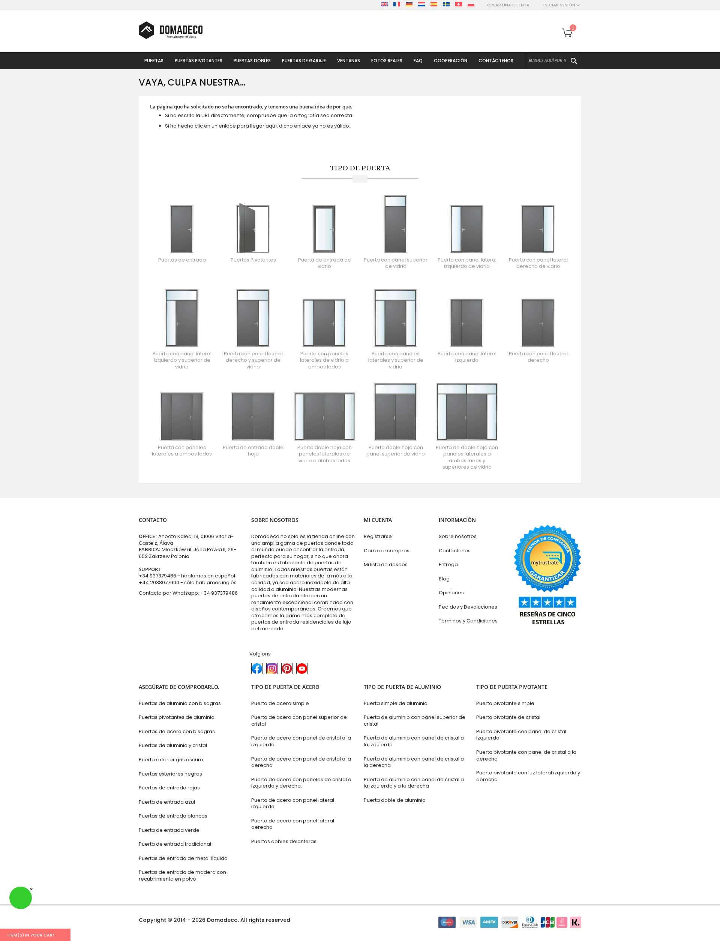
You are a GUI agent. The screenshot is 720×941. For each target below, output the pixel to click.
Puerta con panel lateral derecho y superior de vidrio (253, 360)
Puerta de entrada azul (167, 802)
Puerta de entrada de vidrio (324, 263)
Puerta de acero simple (280, 703)
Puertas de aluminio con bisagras (180, 703)
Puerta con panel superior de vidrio (396, 263)
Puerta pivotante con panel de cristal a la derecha (526, 755)
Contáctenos (455, 550)
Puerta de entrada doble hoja (253, 451)
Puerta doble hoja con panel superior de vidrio (395, 451)
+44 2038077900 (159, 582)
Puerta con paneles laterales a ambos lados (182, 451)
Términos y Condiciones (468, 620)
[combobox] (553, 60)
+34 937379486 (157, 575)
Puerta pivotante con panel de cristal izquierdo (521, 735)
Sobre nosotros (458, 536)
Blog (444, 578)
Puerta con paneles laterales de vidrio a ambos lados (324, 360)
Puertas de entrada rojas (169, 787)
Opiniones (451, 592)
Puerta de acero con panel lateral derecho (292, 824)
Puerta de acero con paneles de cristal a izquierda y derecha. (301, 783)
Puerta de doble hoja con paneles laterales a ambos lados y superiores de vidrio (467, 457)
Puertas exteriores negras (170, 773)
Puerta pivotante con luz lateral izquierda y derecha (528, 776)
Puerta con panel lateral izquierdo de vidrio (467, 263)
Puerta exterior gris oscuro (171, 759)
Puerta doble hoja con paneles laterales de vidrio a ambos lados (324, 454)
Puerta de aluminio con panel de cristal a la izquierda (414, 741)
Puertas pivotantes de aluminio (176, 717)
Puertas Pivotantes (253, 259)
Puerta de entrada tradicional (175, 844)
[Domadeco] (170, 30)
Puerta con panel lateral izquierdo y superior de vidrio (182, 360)
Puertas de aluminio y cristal (173, 745)
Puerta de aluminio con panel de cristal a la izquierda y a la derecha (414, 783)
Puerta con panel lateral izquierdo (467, 357)
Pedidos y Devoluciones (468, 606)
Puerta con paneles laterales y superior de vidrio (395, 360)
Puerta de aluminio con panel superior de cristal (414, 721)
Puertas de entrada (182, 259)
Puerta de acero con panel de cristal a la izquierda (301, 741)
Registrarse (378, 536)
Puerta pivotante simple (505, 703)
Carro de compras (387, 550)
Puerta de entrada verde (169, 830)
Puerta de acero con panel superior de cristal (299, 721)
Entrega (448, 564)
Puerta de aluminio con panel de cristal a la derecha (414, 762)
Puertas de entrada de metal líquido (183, 858)
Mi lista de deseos (386, 564)
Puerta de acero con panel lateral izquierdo (292, 803)
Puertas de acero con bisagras (177, 731)
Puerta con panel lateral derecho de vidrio (538, 263)
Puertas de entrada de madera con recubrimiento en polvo (182, 875)
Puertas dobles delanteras (283, 841)
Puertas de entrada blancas (173, 815)
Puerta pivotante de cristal (508, 717)
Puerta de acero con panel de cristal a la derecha (301, 762)
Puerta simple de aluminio (396, 703)
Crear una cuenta (508, 5)
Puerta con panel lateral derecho (538, 357)
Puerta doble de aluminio (395, 800)
